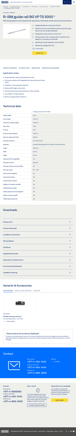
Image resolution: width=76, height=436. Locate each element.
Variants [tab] (36, 290)
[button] (66, 431)
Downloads (36, 68)
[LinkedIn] (71, 431)
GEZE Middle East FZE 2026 (17, 431)
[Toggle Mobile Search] (65, 2)
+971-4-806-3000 (37, 372)
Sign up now (60, 400)
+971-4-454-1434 (36, 361)
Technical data (24, 68)
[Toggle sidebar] (69, 2)
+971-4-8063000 (12, 391)
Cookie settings (50, 431)
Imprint (61, 431)
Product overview (10, 68)
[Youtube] (73, 431)
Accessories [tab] (8, 290)
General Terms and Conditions (30, 431)
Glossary (56, 431)
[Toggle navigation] (74, 2)
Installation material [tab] (23, 290)
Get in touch (31, 386)
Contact (6, 386)
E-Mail (9, 339)
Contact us (39, 53)
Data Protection (42, 431)
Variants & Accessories (50, 68)
